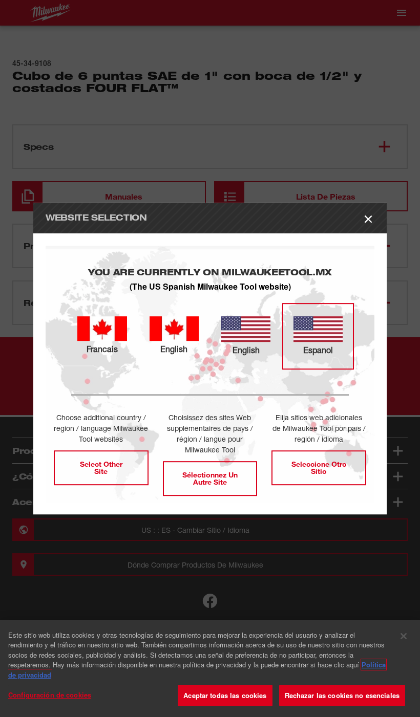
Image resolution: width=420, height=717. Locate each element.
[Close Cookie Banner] (403, 636)
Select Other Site (101, 467)
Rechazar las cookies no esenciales (342, 695)
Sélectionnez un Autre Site (210, 478)
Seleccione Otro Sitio (319, 467)
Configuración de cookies (49, 695)
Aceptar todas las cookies (224, 695)
